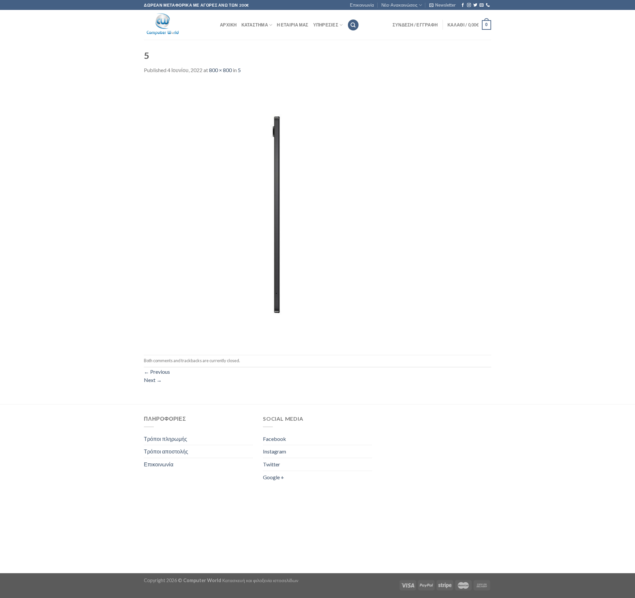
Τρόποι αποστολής (166, 451)
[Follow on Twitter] (475, 5)
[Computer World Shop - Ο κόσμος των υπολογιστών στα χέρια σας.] (177, 25)
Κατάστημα (254, 24)
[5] (276, 214)
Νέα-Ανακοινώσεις (399, 5)
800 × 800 (220, 70)
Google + (273, 477)
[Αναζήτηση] (353, 25)
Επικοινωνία (362, 5)
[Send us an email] (482, 5)
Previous (157, 371)
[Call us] (488, 5)
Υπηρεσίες (325, 24)
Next (153, 380)
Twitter (271, 464)
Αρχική (228, 24)
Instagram (274, 451)
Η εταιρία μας (292, 24)
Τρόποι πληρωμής (165, 439)
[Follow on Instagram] (469, 5)
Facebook (274, 439)
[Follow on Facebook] (463, 5)
